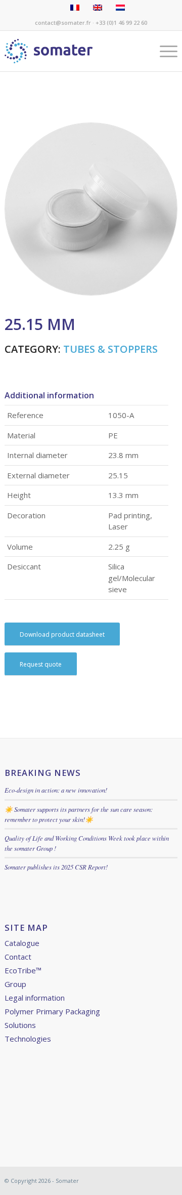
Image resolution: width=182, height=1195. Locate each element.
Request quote (41, 664)
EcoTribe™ (23, 970)
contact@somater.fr (63, 22)
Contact (18, 957)
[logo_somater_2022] (74, 51)
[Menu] (163, 51)
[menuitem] (163, 51)
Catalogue (22, 943)
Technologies (28, 1039)
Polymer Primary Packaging (52, 1011)
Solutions (20, 1025)
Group (15, 984)
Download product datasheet (62, 634)
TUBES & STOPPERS (110, 349)
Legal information (35, 998)
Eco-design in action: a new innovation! (56, 790)
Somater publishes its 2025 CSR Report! (56, 866)
